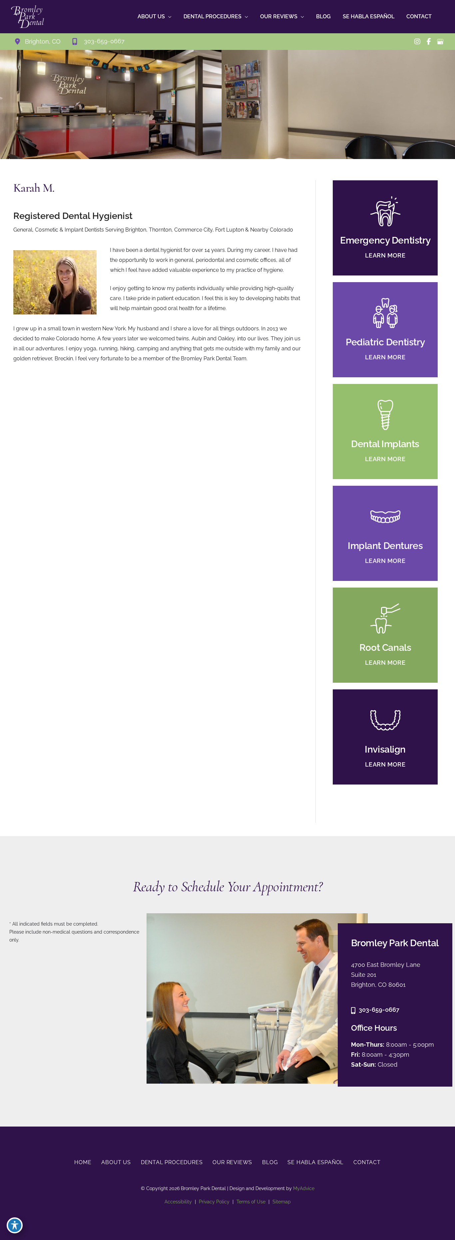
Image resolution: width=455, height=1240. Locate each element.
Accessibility (178, 1201)
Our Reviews (232, 1162)
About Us (116, 1162)
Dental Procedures (172, 1162)
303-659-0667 (379, 1009)
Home (82, 1162)
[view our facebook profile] (429, 41)
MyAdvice (303, 1188)
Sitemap (281, 1201)
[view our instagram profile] (417, 41)
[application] (168, 16)
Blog (269, 1162)
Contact (367, 1162)
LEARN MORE (385, 255)
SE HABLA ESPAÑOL (315, 1162)
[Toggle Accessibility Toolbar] (15, 1225)
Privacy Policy (214, 1201)
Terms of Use (250, 1201)
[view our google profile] (440, 41)
